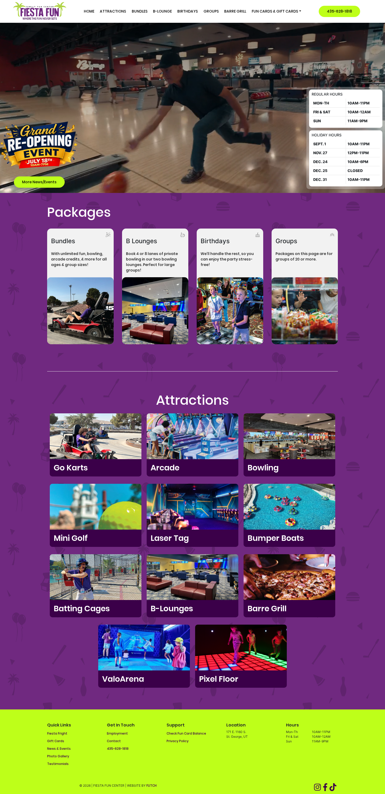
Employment (117, 733)
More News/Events (39, 182)
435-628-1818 (339, 11)
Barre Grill (235, 11)
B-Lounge (162, 11)
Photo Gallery (58, 756)
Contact (114, 741)
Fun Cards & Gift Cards (275, 11)
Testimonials (58, 764)
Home (89, 11)
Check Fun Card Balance (186, 733)
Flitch (151, 785)
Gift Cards (55, 741)
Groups (211, 11)
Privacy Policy (178, 741)
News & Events (59, 748)
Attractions (113, 11)
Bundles (139, 11)
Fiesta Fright (57, 733)
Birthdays (187, 11)
